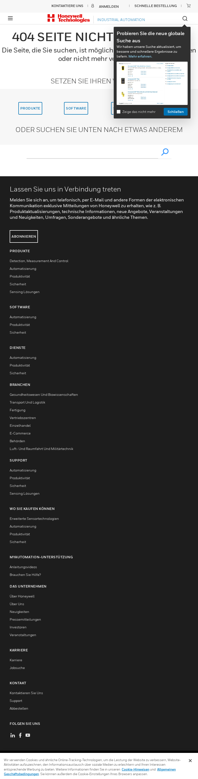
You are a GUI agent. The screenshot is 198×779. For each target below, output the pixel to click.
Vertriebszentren (23, 418)
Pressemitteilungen (25, 619)
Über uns (17, 604)
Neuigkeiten (19, 612)
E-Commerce (20, 433)
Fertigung (17, 410)
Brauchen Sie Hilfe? (25, 575)
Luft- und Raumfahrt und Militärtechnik (41, 449)
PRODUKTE (30, 108)
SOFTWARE (76, 108)
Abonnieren (24, 236)
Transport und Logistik (27, 402)
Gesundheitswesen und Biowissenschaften (44, 394)
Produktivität (20, 276)
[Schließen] (190, 760)
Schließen (176, 112)
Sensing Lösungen (25, 292)
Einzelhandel (20, 425)
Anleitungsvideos (23, 567)
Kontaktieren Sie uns (26, 693)
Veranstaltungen (23, 635)
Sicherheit (18, 284)
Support (16, 700)
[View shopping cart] (188, 5)
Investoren (18, 627)
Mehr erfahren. (140, 56)
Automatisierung (23, 268)
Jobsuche (17, 668)
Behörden (17, 441)
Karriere (16, 660)
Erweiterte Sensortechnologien (34, 518)
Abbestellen (19, 708)
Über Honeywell (22, 596)
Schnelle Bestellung (155, 6)
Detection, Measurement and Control (39, 261)
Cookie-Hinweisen (135, 769)
